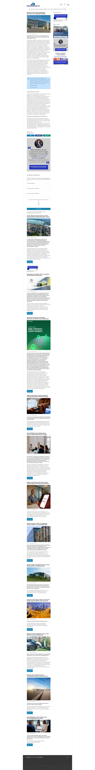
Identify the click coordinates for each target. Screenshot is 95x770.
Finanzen (36, 9)
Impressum (28, 757)
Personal (51, 9)
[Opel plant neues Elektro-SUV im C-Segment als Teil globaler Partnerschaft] (39, 283)
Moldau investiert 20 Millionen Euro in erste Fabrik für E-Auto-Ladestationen (38, 634)
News (30, 9)
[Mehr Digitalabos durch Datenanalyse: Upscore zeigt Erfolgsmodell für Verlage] (39, 445)
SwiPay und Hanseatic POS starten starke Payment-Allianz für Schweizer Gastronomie (38, 483)
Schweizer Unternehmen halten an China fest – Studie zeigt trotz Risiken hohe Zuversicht (38, 600)
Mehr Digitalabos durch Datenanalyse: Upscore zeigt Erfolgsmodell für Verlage (37, 434)
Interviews (64, 9)
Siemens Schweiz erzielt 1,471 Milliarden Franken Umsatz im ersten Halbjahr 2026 (37, 524)
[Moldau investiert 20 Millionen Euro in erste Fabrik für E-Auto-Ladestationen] (39, 643)
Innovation (55, 9)
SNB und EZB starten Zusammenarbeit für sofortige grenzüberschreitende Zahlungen (37, 396)
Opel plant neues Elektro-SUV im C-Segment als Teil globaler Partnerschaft (38, 275)
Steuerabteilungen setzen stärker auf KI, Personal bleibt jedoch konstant (37, 718)
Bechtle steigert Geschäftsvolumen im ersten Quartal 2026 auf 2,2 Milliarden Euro (38, 565)
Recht (48, 9)
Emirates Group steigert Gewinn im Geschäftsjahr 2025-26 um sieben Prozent (37, 675)
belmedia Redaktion (34, 237)
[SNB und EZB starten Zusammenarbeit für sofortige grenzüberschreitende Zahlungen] (39, 406)
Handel (58, 9)
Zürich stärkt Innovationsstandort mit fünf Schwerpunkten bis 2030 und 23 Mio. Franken (38, 216)
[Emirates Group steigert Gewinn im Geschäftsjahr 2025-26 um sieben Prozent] (39, 689)
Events (61, 9)
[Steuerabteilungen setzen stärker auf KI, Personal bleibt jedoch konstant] (39, 726)
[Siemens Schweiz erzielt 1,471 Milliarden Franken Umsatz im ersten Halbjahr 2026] (39, 534)
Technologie (40, 9)
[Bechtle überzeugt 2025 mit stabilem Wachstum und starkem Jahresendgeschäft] (39, 335)
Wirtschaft (33, 9)
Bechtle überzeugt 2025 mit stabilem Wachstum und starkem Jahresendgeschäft (38, 318)
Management (45, 9)
